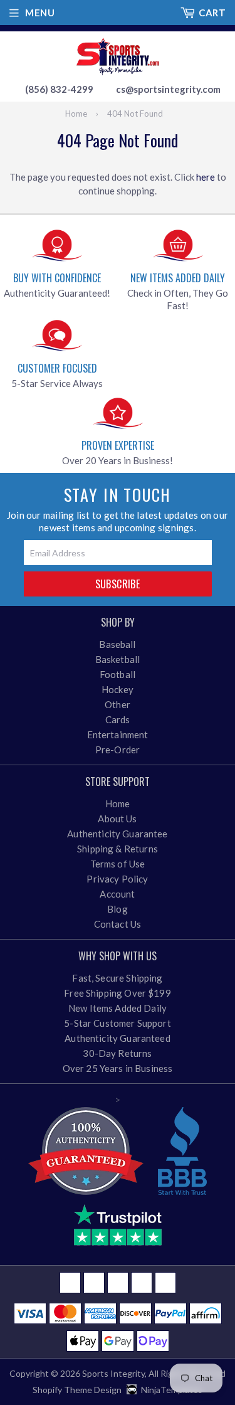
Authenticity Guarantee (117, 833)
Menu (40, 12)
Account (117, 893)
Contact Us (118, 924)
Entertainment (118, 734)
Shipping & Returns (117, 848)
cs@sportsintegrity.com (168, 89)
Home (76, 114)
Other (117, 704)
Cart (212, 12)
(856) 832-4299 (59, 89)
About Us (117, 818)
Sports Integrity (113, 1373)
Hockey (117, 689)
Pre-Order (117, 749)
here (205, 177)
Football (117, 674)
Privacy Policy (117, 878)
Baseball (117, 644)
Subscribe (117, 583)
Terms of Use (117, 863)
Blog (117, 909)
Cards (117, 719)
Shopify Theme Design (77, 1389)
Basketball (117, 659)
